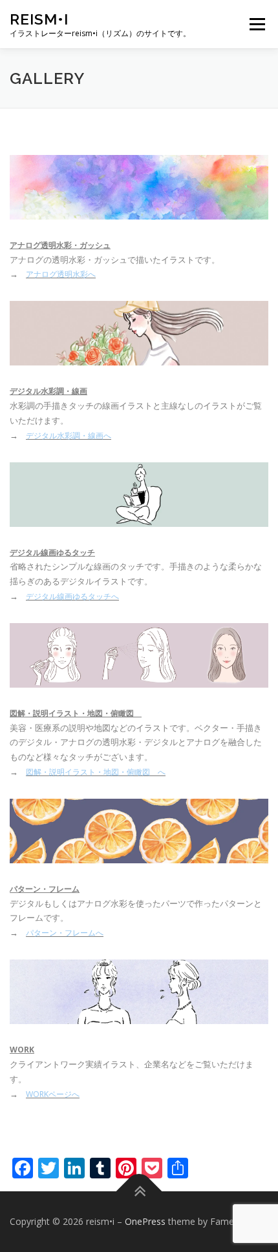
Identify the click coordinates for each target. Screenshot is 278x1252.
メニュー (257, 24)
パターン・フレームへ (64, 932)
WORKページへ (53, 1094)
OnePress (145, 1221)
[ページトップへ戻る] (139, 1192)
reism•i (39, 19)
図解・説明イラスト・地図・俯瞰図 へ (96, 771)
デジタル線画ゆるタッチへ (72, 596)
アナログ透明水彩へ (61, 274)
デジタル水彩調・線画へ (68, 435)
